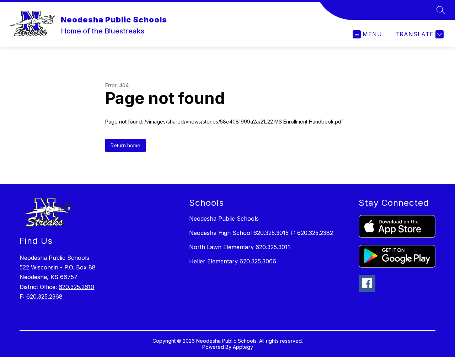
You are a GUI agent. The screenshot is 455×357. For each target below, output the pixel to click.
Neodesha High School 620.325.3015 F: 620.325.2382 (261, 232)
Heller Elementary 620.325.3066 (232, 261)
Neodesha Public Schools (224, 218)
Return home (125, 145)
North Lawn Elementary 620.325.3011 (239, 247)
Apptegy (243, 347)
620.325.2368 (44, 296)
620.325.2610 (76, 286)
